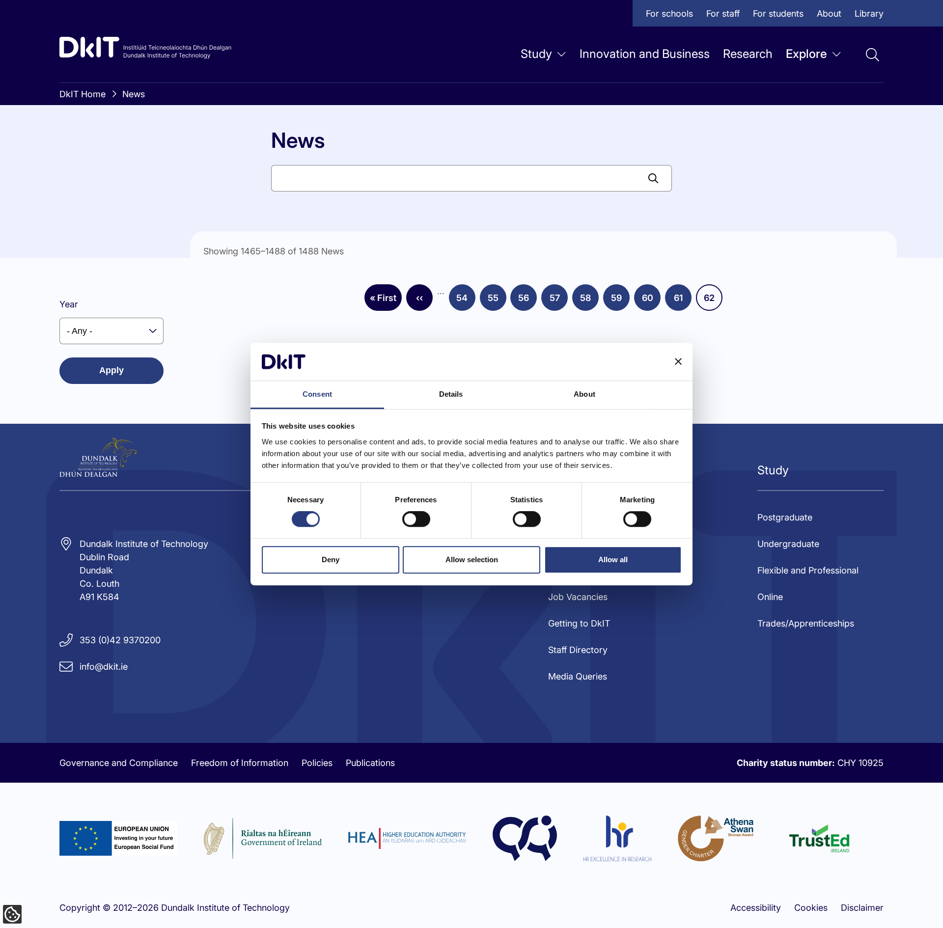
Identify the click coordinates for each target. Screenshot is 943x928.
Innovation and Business (645, 54)
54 (465, 301)
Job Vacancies (578, 597)
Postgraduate (784, 517)
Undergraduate (788, 544)
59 (620, 301)
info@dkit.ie (104, 666)
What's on (392, 109)
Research (748, 54)
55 (497, 301)
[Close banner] (678, 361)
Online (770, 597)
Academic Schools (272, 149)
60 (651, 301)
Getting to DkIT (579, 623)
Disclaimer (862, 907)
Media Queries (577, 676)
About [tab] (584, 394)
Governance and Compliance (118, 763)
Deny (330, 559)
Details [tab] (451, 394)
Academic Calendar (549, 149)
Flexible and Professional (808, 570)
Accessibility (755, 907)
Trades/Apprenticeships (805, 623)
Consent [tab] (317, 394)
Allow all (613, 559)
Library (869, 13)
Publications (370, 763)
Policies (317, 763)
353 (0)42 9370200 (120, 640)
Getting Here (535, 109)
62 (713, 301)
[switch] (416, 519)
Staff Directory (401, 189)
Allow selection (471, 559)
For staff (723, 13)
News (245, 109)
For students (778, 13)
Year (68, 304)
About (829, 13)
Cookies (811, 907)
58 (589, 301)
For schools (669, 13)
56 (527, 301)
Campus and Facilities (417, 149)
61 (683, 301)
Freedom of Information (239, 763)
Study (536, 54)
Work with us (260, 189)
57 (559, 301)
